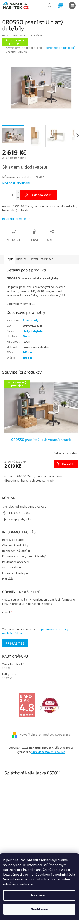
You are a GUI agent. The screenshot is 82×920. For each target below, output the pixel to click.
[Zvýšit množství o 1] (18, 192)
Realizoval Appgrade (56, 735)
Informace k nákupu (15, 573)
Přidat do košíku (41, 195)
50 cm (26, 336)
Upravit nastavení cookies (48, 752)
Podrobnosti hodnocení (59, 48)
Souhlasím (39, 909)
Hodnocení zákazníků (16, 551)
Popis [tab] (9, 259)
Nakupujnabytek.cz (21, 519)
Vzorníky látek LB (13, 664)
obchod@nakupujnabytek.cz (27, 506)
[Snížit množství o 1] (18, 197)
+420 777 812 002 (20, 513)
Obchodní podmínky (15, 545)
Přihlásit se (15, 643)
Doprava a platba (13, 540)
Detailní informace (14, 219)
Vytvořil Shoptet (30, 735)
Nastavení (39, 895)
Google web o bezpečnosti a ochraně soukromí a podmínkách (38, 872)
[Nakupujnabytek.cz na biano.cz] (27, 705)
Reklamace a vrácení (15, 562)
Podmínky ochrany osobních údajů (24, 556)
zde (30, 884)
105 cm (27, 358)
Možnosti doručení (16, 183)
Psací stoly (30, 320)
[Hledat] (49, 5)
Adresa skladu (11, 567)
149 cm (27, 352)
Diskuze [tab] (21, 259)
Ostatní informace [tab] (41, 259)
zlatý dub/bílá (33, 331)
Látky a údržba (11, 674)
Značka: (16, 52)
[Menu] (72, 5)
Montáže (8, 579)
